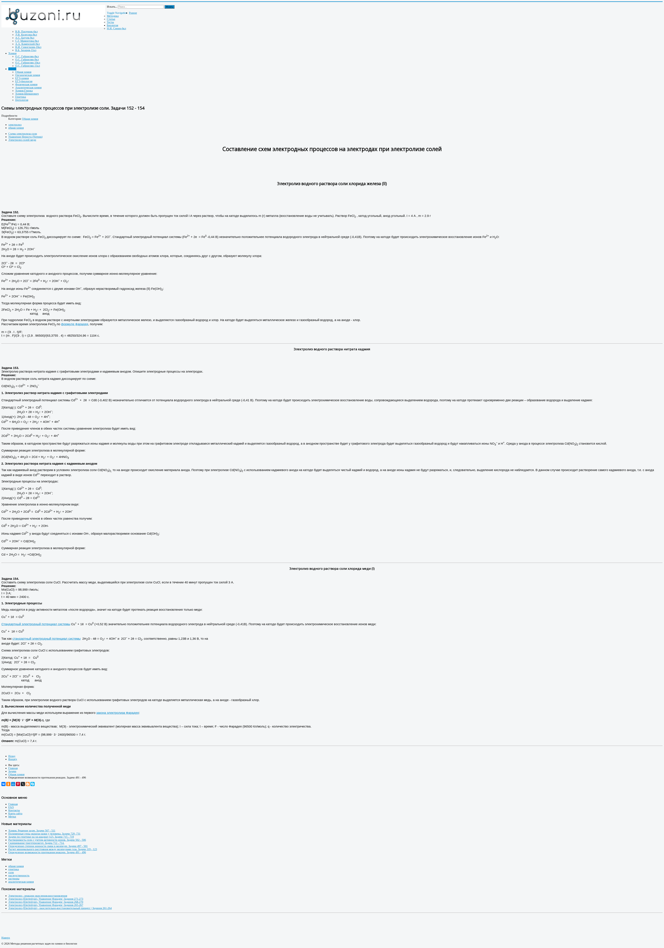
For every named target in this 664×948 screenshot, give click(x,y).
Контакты (14, 810)
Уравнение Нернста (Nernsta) (25, 136)
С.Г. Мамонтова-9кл (27, 40)
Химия (12, 53)
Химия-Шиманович (27, 93)
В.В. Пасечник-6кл (26, 31)
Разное (133, 12)
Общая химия (23, 72)
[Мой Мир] (13, 784)
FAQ (11, 807)
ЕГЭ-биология (23, 81)
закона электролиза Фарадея (117, 713)
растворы (13, 878)
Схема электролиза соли (22, 133)
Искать (169, 7)
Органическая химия (27, 75)
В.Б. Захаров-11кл (25, 50)
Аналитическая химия (28, 87)
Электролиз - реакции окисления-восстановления (37, 895)
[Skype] (32, 784)
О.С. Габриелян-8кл (27, 56)
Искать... (112, 6)
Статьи (111, 19)
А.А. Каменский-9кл (27, 44)
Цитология (21, 99)
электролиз (14, 124)
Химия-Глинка (24, 90)
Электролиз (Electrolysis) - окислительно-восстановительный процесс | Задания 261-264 (60, 908)
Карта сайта (15, 813)
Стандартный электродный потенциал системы (35, 624)
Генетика (20, 96)
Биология (112, 25)
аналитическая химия (21, 881)
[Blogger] (28, 784)
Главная (13, 804)
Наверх (5, 937)
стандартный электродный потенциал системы (46, 638)
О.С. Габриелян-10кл (27, 62)
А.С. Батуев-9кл (24, 37)
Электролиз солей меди (22, 139)
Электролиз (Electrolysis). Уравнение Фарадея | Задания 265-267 (45, 905)
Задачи (12, 68)
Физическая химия (26, 84)
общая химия (16, 127)
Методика (113, 16)
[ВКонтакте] (3, 784)
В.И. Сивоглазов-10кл (28, 47)
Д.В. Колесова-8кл (26, 34)
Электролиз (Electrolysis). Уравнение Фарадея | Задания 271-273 (45, 898)
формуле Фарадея (74, 324)
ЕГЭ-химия (22, 78)
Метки (12, 816)
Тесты (110, 22)
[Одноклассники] (8, 784)
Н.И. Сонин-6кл (116, 28)
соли (11, 872)
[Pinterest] (18, 784)
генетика (13, 869)
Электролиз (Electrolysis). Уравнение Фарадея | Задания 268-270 (45, 901)
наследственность (18, 875)
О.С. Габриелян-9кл (27, 59)
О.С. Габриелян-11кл (27, 65)
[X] (23, 784)
